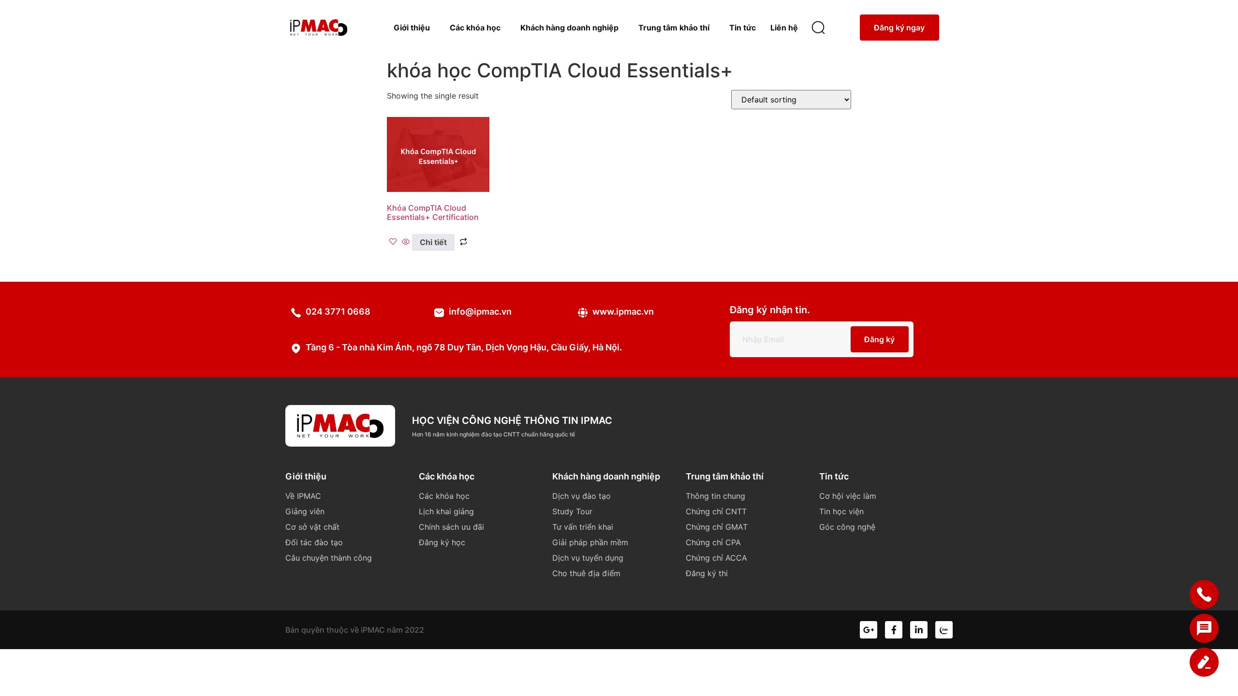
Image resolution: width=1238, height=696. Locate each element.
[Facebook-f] (893, 629)
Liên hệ (784, 27)
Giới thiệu (412, 27)
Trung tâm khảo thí (673, 27)
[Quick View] (405, 242)
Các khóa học (475, 27)
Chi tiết (433, 242)
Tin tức (742, 27)
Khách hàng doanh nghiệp (569, 27)
